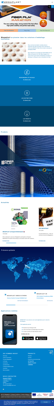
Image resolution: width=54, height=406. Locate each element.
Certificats (5, 368)
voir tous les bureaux (22, 300)
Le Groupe (5, 361)
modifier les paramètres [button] (20, 404)
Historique (5, 355)
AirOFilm (30, 357)
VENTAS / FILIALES (32, 362)
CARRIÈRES (30, 364)
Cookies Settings (25, 394)
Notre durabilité (6, 370)
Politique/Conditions (15, 394)
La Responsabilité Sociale (8, 366)
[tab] (9, 30)
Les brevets (5, 362)
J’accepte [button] (46, 402)
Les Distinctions (6, 364)
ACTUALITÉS (31, 361)
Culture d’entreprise (7, 357)
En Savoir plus (27, 79)
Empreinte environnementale (34, 359)
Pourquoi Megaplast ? (7, 359)
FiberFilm (30, 355)
